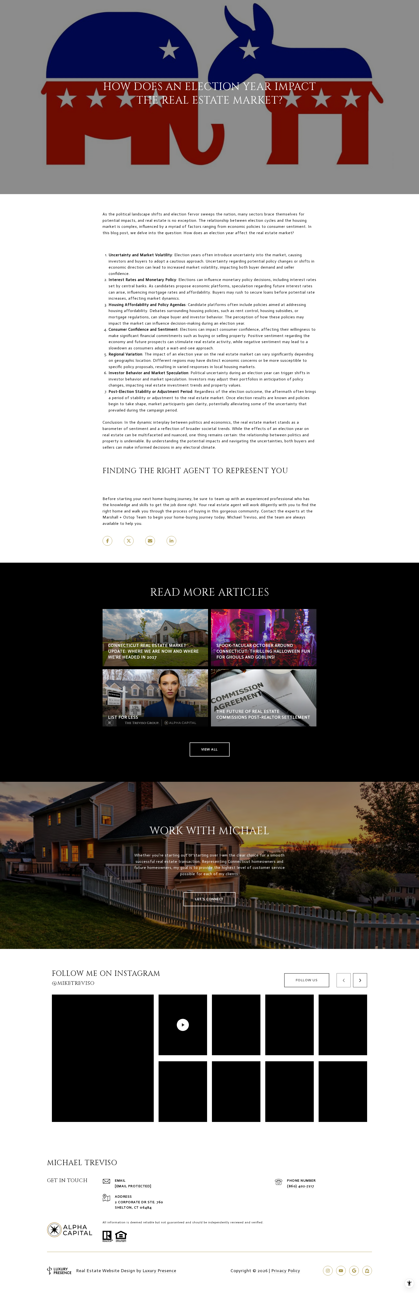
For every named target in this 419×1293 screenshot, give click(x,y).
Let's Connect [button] (209, 899)
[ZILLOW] (367, 1271)
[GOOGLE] (354, 1271)
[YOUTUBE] (341, 1271)
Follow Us (307, 980)
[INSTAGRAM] (328, 1271)
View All (209, 749)
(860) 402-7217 (300, 1186)
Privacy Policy (285, 1270)
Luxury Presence (159, 1270)
